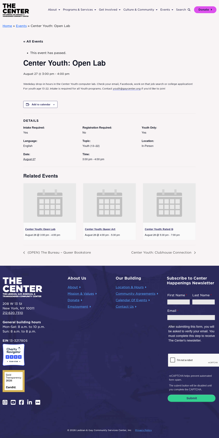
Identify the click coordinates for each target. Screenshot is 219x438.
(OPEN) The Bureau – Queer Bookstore (59, 252)
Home (7, 26)
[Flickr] (37, 402)
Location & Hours (130, 287)
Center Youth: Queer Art (100, 229)
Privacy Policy (143, 430)
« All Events (33, 41)
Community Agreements (135, 293)
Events (165, 9)
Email (171, 310)
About (52, 9)
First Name (176, 295)
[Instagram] (5, 402)
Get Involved (108, 9)
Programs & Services (78, 9)
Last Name (201, 295)
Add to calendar (41, 104)
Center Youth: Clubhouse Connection (161, 252)
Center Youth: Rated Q (159, 229)
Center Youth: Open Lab (40, 229)
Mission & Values (81, 293)
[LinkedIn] (29, 402)
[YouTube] (13, 402)
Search (181, 9)
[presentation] (49, 203)
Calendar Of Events (131, 300)
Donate (204, 9)
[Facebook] (21, 402)
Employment (78, 306)
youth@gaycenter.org (127, 88)
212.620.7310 (13, 313)
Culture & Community (138, 9)
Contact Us (125, 306)
